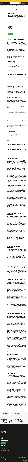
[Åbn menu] (1, 3)
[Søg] (20, 3)
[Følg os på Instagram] (3, 457)
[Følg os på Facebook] (1, 457)
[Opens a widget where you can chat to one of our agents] (25, 461)
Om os (11, 431)
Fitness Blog (12, 432)
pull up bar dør (20, 367)
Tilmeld (4, 442)
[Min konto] (27, 3)
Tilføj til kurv (10, 34)
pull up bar (16, 367)
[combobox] (14, 3)
